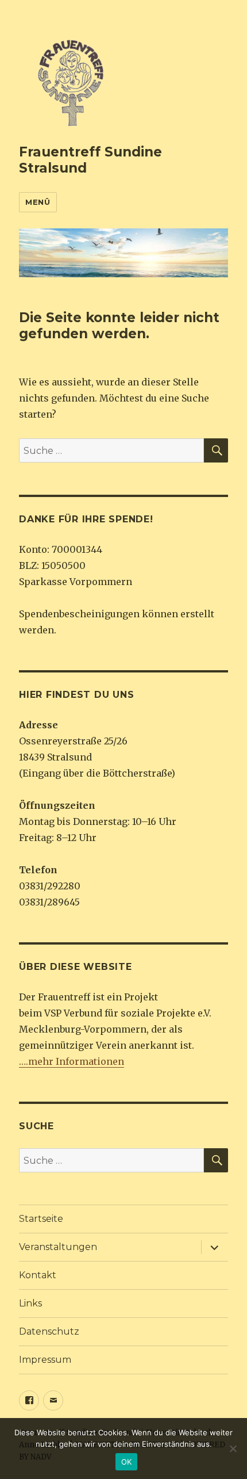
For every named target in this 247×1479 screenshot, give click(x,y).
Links (30, 1303)
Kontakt (37, 1275)
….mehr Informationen (71, 1061)
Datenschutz (49, 1331)
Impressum (45, 1359)
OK (126, 1461)
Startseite (41, 1218)
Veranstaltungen (58, 1246)
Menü (37, 202)
